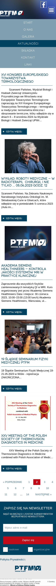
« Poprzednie (12, 482)
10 (47, 488)
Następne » (43, 494)
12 (15, 494)
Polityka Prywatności (12, 559)
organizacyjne (41, 549)
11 (6, 494)
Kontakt (28, 57)
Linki (28, 64)
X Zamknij (50, 581)
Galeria (28, 36)
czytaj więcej (14, 131)
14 (27, 494)
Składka (28, 50)
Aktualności (28, 43)
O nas (28, 29)
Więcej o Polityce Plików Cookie (22, 585)
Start (28, 22)
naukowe (14, 549)
